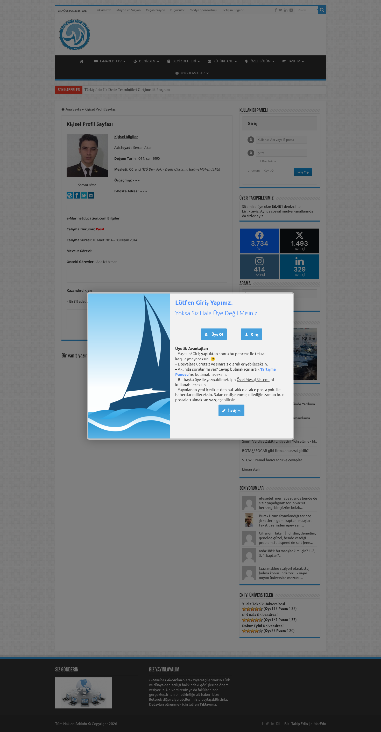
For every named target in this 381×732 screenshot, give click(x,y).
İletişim (234, 410)
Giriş (254, 334)
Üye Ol (217, 334)
